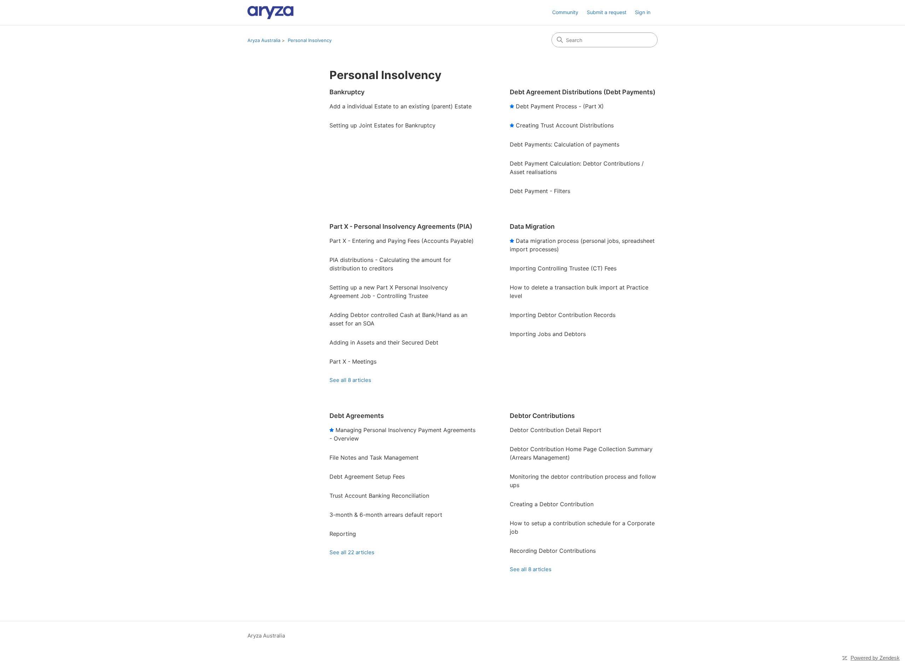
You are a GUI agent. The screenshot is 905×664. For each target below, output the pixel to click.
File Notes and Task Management (374, 457)
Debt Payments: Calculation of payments (564, 144)
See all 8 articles (350, 380)
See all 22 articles (351, 552)
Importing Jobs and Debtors (548, 333)
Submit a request (606, 12)
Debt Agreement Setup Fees (367, 476)
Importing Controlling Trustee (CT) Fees (563, 268)
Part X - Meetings (352, 361)
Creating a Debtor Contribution (552, 504)
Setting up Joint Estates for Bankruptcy (382, 125)
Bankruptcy (346, 92)
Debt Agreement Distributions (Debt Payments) (582, 92)
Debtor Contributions (542, 415)
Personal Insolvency (310, 40)
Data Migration (532, 226)
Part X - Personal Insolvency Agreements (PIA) (400, 226)
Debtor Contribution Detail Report (555, 429)
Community (565, 12)
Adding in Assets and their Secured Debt (383, 342)
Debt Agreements (356, 415)
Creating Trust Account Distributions (565, 125)
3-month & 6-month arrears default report (385, 514)
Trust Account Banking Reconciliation (379, 495)
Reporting (342, 533)
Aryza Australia (263, 40)
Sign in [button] (642, 12)
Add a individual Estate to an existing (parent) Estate (400, 106)
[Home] (270, 12)
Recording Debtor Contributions (553, 550)
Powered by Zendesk (875, 658)
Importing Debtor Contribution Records (562, 314)
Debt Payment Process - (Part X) (560, 106)
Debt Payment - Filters (540, 191)
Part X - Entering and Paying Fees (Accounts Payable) (401, 240)
